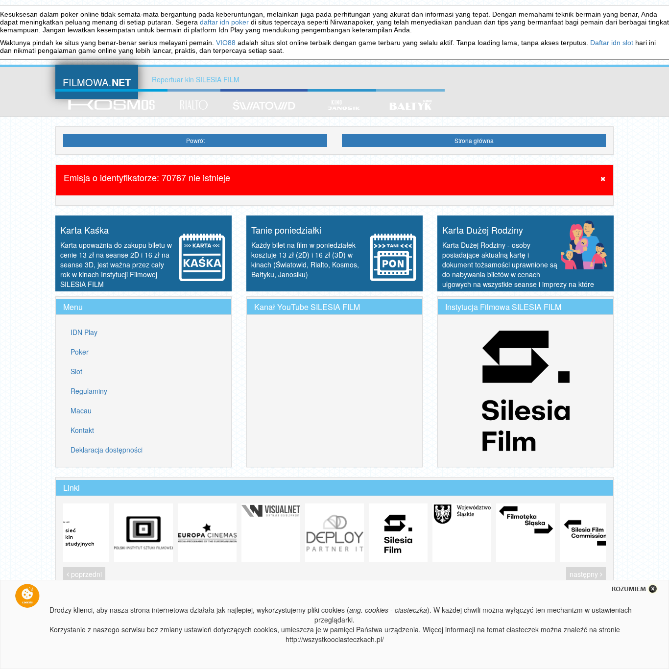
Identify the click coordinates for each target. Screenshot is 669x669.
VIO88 (226, 43)
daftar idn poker (224, 22)
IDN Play (84, 332)
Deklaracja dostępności (107, 449)
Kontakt (82, 430)
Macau (81, 410)
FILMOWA (97, 81)
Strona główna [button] (474, 140)
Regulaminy (89, 391)
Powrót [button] (195, 140)
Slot (76, 371)
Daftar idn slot (611, 43)
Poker (80, 352)
